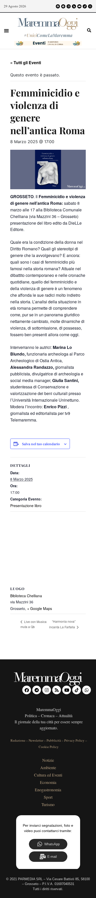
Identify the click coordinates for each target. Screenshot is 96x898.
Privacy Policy (74, 740)
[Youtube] (79, 6)
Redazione (17, 740)
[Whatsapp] (90, 6)
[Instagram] (69, 6)
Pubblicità (54, 740)
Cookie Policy (49, 746)
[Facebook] (58, 6)
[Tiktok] (85, 6)
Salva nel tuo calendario (41, 444)
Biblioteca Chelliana (26, 595)
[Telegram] (63, 6)
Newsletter (36, 740)
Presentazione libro (25, 505)
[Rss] (74, 6)
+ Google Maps (39, 608)
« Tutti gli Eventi (25, 62)
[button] (6, 30)
